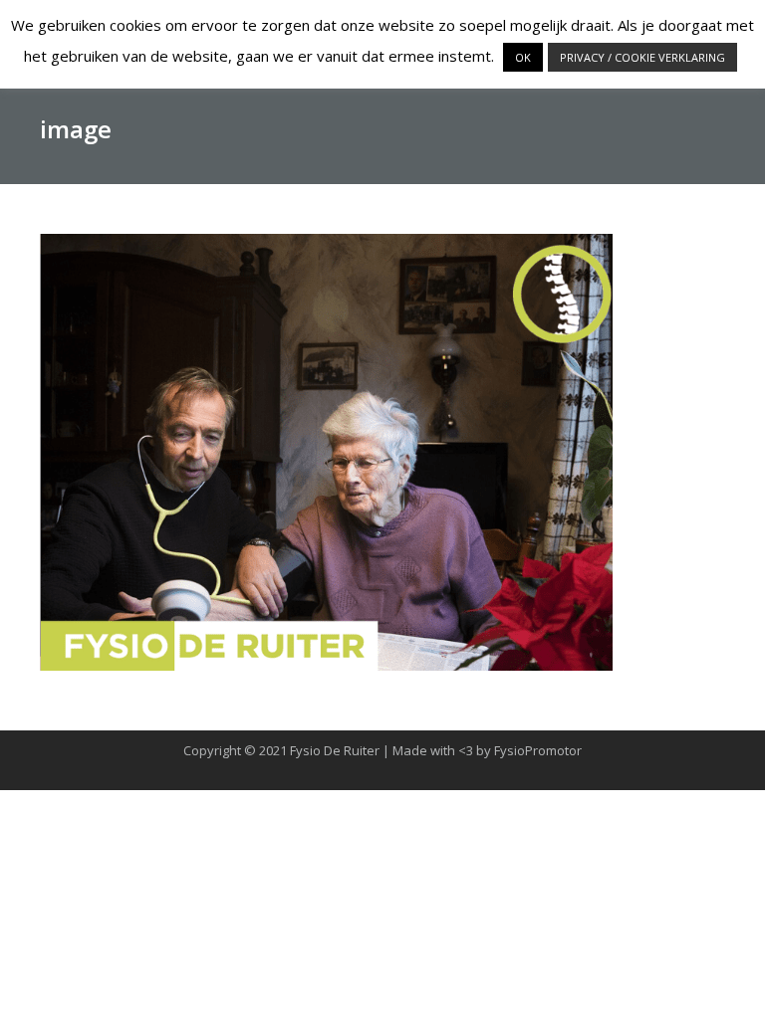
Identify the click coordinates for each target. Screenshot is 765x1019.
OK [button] (523, 57)
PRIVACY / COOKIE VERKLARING (642, 57)
